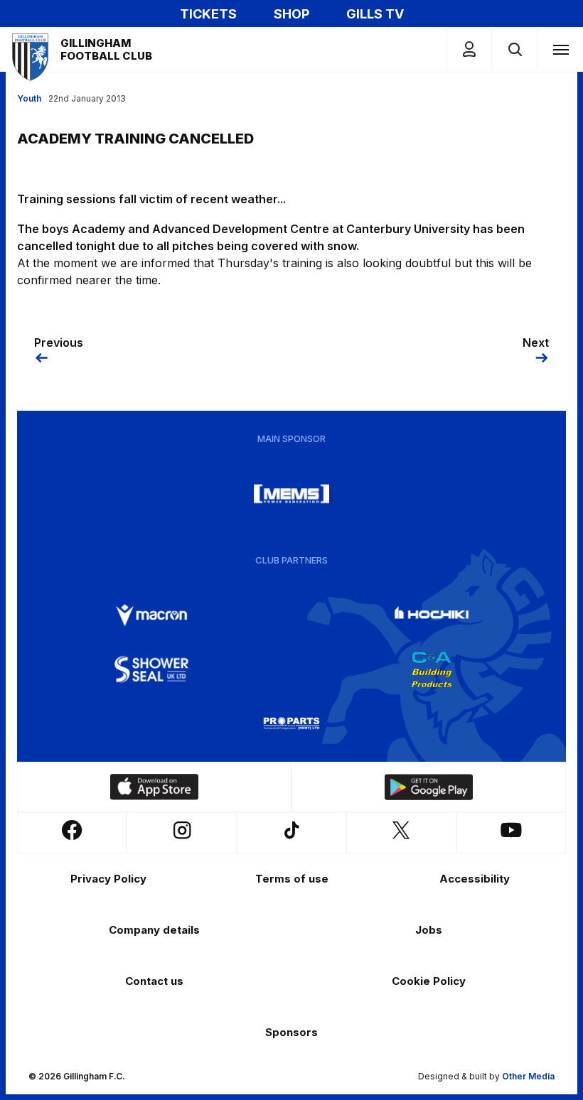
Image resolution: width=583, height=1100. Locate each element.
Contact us (154, 981)
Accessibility (474, 878)
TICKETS (208, 13)
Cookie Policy (429, 981)
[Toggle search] (514, 49)
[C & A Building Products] (431, 669)
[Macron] (151, 615)
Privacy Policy (108, 878)
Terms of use (291, 878)
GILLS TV (375, 13)
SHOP (291, 13)
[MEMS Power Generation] (291, 494)
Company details (154, 930)
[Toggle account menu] (469, 49)
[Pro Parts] (291, 723)
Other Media (528, 1076)
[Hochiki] (431, 615)
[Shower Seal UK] (151, 669)
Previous (58, 342)
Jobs (428, 930)
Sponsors (291, 1032)
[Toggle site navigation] (560, 49)
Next (536, 342)
